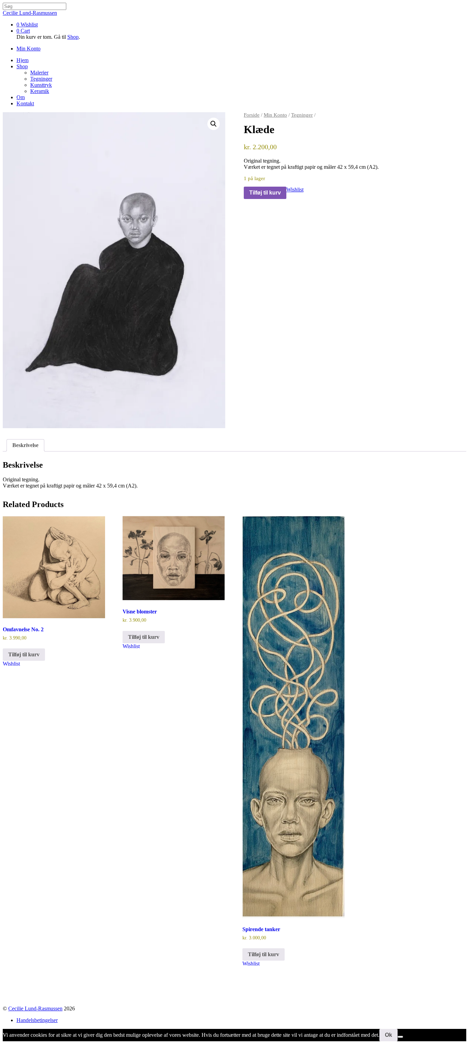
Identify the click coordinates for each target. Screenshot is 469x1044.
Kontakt (25, 103)
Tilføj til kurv (265, 193)
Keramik (39, 91)
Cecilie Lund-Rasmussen (35, 1008)
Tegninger (41, 79)
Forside (252, 115)
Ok (388, 1035)
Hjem (22, 60)
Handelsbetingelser (37, 1020)
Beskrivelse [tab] (25, 445)
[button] (213, 124)
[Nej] (400, 1037)
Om (20, 97)
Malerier (39, 72)
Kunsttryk (41, 85)
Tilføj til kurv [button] (23, 654)
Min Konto (275, 115)
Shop (73, 37)
